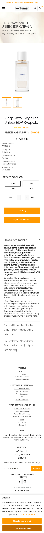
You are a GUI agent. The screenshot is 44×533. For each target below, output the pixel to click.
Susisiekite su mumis (22, 377)
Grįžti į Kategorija (22, 219)
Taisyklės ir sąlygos (22, 394)
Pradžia (5, 30)
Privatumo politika (22, 391)
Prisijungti (36, 468)
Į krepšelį (22, 210)
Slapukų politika (28, 514)
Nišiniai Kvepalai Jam (22, 408)
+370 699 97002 (22, 490)
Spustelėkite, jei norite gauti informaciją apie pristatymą (18, 329)
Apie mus (22, 371)
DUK (22, 397)
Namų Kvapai (22, 422)
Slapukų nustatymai (22, 521)
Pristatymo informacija (22, 388)
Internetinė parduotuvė (20, 30)
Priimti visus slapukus (22, 528)
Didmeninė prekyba (22, 380)
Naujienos (22, 374)
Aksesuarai (22, 425)
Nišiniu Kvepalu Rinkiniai (22, 417)
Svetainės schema (22, 400)
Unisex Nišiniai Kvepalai (22, 414)
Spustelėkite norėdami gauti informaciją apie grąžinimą (18, 345)
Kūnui (22, 419)
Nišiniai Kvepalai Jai (22, 411)
